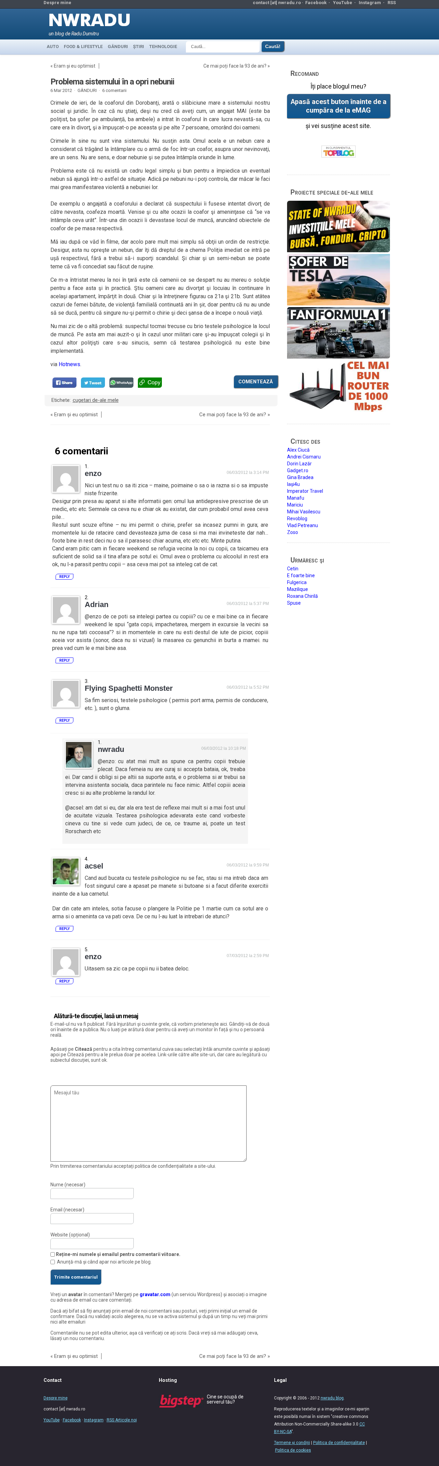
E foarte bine (301, 575)
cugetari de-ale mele (96, 400)
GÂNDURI (118, 46)
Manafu (295, 498)
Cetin (292, 568)
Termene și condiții (292, 1442)
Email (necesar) (67, 1209)
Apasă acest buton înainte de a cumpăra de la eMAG (338, 106)
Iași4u (293, 484)
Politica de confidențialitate (339, 1442)
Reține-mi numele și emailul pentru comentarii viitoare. (118, 1254)
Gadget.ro (297, 470)
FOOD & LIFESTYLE (83, 46)
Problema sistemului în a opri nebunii (112, 81)
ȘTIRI (138, 46)
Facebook (316, 2)
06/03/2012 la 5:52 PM (248, 687)
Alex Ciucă (298, 450)
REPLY (64, 577)
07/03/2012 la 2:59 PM (248, 955)
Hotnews (69, 364)
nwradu (111, 749)
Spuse (294, 603)
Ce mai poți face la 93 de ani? (234, 66)
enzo (93, 473)
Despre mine (57, 2)
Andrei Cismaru (304, 456)
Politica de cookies (293, 1450)
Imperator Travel (305, 491)
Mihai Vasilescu (303, 511)
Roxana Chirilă (302, 596)
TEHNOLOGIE (163, 46)
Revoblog (297, 518)
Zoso (292, 532)
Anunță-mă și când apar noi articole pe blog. (104, 1262)
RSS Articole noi (122, 1420)
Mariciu (295, 505)
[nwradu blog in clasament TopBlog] (338, 151)
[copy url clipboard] (150, 382)
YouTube (342, 2)
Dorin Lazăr (299, 463)
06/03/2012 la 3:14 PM (248, 472)
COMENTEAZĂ (255, 381)
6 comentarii (114, 90)
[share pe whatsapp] (121, 382)
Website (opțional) (70, 1234)
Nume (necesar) (67, 1184)
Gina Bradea (300, 477)
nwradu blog (332, 1398)
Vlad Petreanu (302, 525)
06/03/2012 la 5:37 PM (248, 603)
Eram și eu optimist (74, 66)
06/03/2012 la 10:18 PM (223, 748)
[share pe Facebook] (64, 382)
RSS (392, 2)
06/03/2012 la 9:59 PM (248, 865)
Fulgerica (297, 582)
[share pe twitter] (93, 382)
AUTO (53, 46)
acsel (94, 866)
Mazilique (297, 589)
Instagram (370, 2)
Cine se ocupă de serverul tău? (225, 1399)
